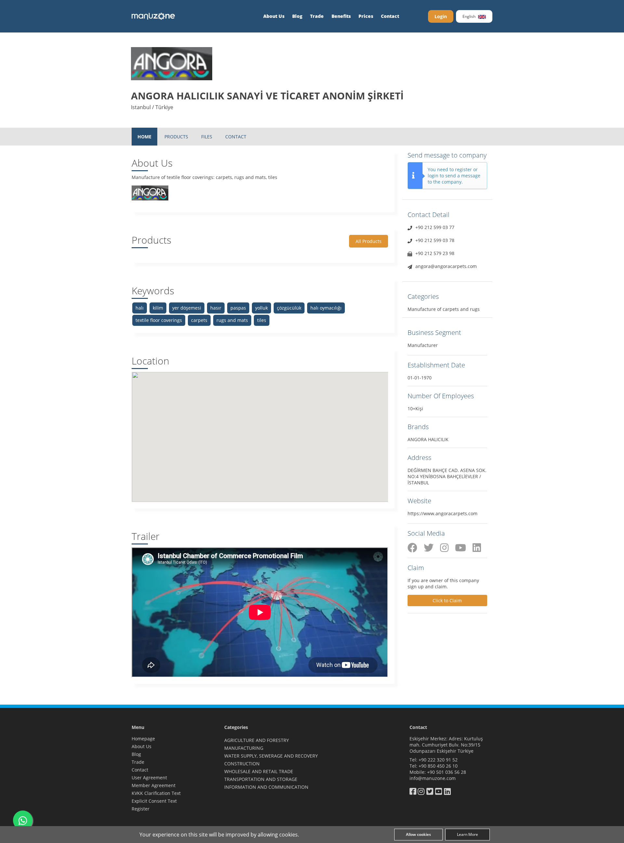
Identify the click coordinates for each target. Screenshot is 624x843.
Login (441, 16)
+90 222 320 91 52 (438, 760)
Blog (297, 16)
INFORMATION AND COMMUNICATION (266, 787)
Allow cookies (418, 834)
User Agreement (149, 777)
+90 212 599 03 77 (434, 227)
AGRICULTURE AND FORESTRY (256, 740)
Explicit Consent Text (154, 801)
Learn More (467, 834)
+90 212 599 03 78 (434, 240)
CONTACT (235, 137)
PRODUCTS (176, 137)
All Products (369, 241)
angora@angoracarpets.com (446, 266)
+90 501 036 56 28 (446, 772)
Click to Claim (447, 600)
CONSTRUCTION (242, 763)
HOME (144, 137)
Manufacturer (423, 345)
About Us (273, 16)
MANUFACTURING (243, 748)
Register (141, 809)
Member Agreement (154, 785)
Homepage (143, 738)
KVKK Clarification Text (156, 793)
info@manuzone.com (433, 778)
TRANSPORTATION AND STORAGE (260, 779)
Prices (365, 16)
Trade (317, 16)
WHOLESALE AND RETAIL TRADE (258, 771)
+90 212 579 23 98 (434, 253)
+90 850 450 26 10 (438, 766)
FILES (206, 137)
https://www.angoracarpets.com (442, 513)
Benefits (341, 16)
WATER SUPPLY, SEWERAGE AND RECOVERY (271, 756)
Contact (390, 16)
